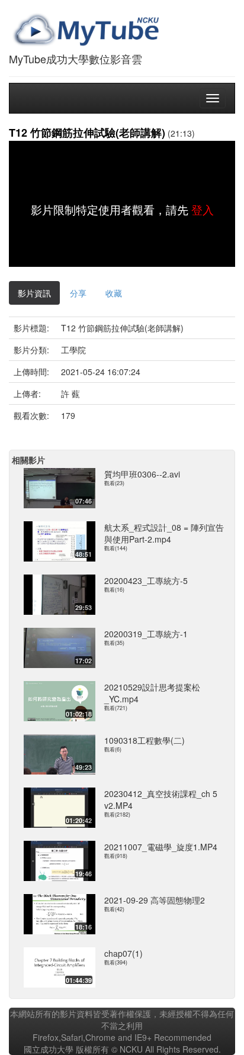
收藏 (113, 293)
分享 (78, 293)
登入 (202, 209)
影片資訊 (34, 293)
